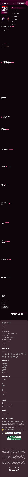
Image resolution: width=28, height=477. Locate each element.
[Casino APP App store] (14, 369)
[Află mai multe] (15, 3)
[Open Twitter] (9, 467)
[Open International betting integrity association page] (21, 430)
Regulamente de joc (6, 339)
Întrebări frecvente (6, 413)
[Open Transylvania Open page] (11, 354)
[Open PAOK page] (11, 357)
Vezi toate (13, 62)
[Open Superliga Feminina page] (14, 354)
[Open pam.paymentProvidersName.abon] (3, 390)
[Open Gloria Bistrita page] (25, 354)
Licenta (3, 343)
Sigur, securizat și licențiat (4, 301)
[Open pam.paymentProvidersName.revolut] (3, 387)
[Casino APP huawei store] (14, 373)
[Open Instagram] (18, 467)
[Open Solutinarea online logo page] (17, 433)
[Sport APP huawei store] (14, 371)
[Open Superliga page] (3, 354)
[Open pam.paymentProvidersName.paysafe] (4, 385)
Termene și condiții (6, 341)
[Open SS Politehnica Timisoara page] (8, 357)
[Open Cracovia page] (8, 354)
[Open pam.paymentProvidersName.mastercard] (2, 383)
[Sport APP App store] (14, 367)
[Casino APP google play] (14, 365)
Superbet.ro (4, 448)
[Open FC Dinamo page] (6, 354)
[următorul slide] (6, 10)
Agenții (3, 327)
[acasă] (5, 3)
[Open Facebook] (12, 467)
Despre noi (4, 325)
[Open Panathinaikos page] (17, 357)
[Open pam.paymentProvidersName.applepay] (3, 394)
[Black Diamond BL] (3, 19)
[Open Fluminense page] (22, 354)
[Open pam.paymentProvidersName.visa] (3, 381)
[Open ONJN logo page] (3, 430)
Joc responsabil (5, 335)
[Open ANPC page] (9, 433)
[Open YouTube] (15, 467)
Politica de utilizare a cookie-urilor (9, 333)
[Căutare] (13, 3)
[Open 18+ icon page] (6, 430)
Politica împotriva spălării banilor (9, 337)
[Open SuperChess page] (3, 357)
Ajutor (3, 329)
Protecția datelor (5, 331)
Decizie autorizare (6, 344)
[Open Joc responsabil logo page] (3, 433)
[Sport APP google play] (14, 363)
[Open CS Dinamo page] (17, 354)
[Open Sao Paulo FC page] (20, 354)
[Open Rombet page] (11, 430)
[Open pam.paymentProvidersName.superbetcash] (4, 396)
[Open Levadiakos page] (14, 357)
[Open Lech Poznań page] (5, 357)
